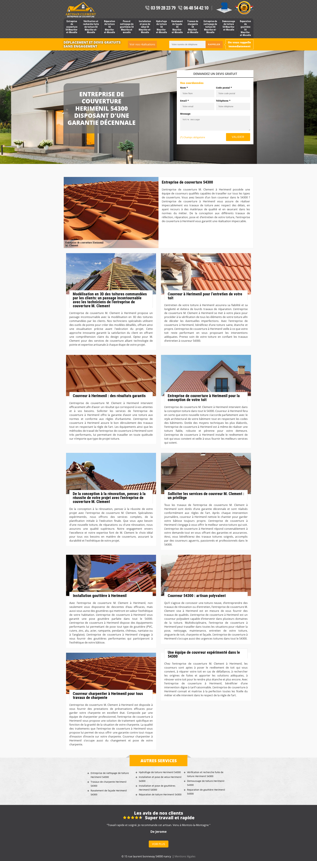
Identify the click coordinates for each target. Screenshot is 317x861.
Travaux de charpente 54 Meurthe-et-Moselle (192, 27)
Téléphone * (223, 100)
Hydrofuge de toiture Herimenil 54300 (160, 772)
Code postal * (224, 87)
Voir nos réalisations (142, 44)
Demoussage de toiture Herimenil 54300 (205, 782)
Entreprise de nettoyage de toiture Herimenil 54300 (110, 775)
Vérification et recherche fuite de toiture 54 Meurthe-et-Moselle (91, 27)
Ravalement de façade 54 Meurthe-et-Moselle (177, 27)
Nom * (184, 87)
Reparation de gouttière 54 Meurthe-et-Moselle (245, 28)
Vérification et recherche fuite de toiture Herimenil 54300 (205, 774)
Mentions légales (185, 856)
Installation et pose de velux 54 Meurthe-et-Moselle (145, 27)
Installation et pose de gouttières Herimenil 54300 (157, 787)
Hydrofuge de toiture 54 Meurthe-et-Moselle (161, 27)
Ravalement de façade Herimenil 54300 (109, 792)
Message (185, 113)
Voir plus (158, 844)
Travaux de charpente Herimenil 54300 (108, 783)
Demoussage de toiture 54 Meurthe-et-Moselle (228, 25)
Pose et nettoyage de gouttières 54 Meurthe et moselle (127, 27)
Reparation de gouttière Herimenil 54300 (206, 791)
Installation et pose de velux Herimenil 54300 (160, 779)
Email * (184, 100)
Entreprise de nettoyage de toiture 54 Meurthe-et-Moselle (210, 27)
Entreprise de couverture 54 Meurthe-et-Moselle (72, 27)
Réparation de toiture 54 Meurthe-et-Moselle (109, 27)
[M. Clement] (81, 9)
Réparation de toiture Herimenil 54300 (160, 794)
